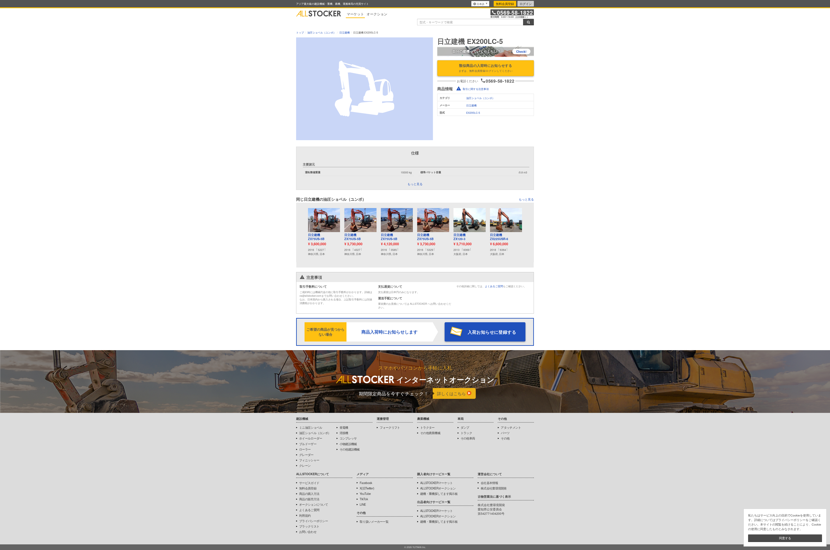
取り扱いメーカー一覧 (374, 521)
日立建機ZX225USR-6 (499, 237)
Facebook (366, 483)
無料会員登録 (505, 4)
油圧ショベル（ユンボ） (480, 98)
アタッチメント (511, 427)
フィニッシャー (309, 460)
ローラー (305, 449)
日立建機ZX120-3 (459, 237)
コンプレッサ (348, 438)
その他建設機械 (350, 449)
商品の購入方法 (309, 493)
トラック (466, 433)
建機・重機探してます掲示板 (439, 493)
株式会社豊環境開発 (494, 488)
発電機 (344, 427)
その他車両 (468, 438)
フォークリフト (390, 427)
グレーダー (306, 454)
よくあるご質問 (494, 286)
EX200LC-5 (473, 112)
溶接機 (344, 433)
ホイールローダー (310, 438)
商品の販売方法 (309, 499)
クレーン (305, 465)
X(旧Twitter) (367, 488)
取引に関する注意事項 (476, 89)
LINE (363, 504)
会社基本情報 (489, 483)
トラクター (427, 427)
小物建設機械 (348, 444)
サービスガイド (309, 483)
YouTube (365, 493)
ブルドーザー (307, 444)
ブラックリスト (309, 526)
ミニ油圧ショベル (310, 427)
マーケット (355, 13)
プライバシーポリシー (313, 521)
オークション (377, 13)
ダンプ (465, 427)
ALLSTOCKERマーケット (436, 483)
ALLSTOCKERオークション (438, 488)
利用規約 (305, 515)
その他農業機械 (430, 433)
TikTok (364, 499)
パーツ (505, 433)
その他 (505, 438)
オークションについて (313, 504)
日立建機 (471, 105)
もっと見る (526, 199)
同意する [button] (785, 538)
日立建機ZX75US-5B (316, 237)
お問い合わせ (307, 531)
